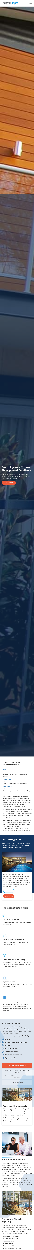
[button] (30, 3)
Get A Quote (9, 483)
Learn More (8, 891)
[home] (10, 3)
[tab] (17, 1065)
